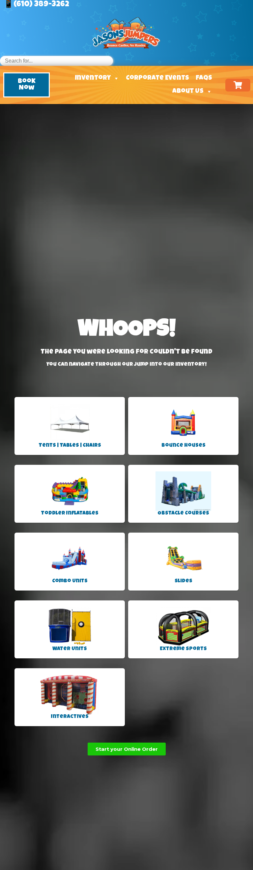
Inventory (93, 78)
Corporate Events (157, 78)
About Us (188, 91)
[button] (26, 84)
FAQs (204, 78)
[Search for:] (56, 61)
